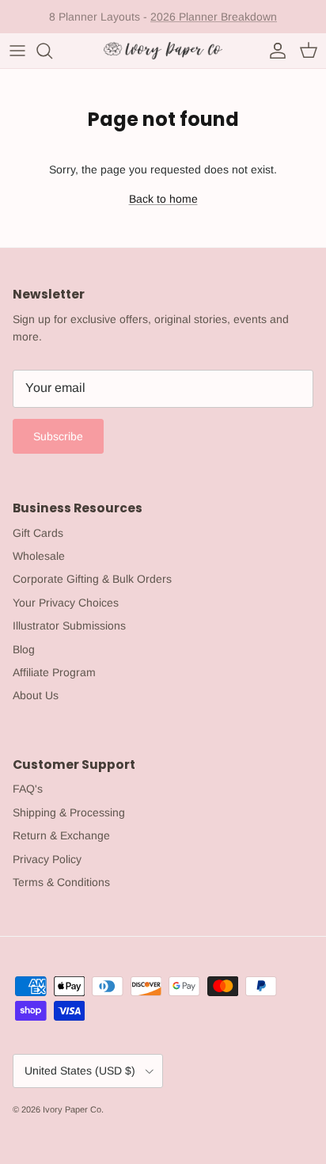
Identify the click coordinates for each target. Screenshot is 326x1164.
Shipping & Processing (69, 812)
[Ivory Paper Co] (163, 50)
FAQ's (28, 788)
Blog (24, 649)
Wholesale (39, 556)
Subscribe (58, 436)
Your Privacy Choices (66, 602)
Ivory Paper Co (72, 1109)
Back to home (163, 198)
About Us (36, 695)
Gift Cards (38, 533)
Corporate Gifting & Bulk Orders (92, 578)
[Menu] (17, 50)
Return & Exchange (61, 835)
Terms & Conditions (61, 882)
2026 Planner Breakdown (213, 16)
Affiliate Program (54, 672)
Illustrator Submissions (69, 625)
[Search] (52, 50)
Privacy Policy (47, 859)
